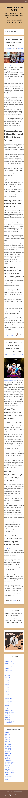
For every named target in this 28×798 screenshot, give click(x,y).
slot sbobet (8, 778)
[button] (26, 2)
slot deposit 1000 (9, 663)
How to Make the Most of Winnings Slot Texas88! (14, 42)
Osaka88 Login (8, 764)
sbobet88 (7, 665)
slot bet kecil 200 (9, 771)
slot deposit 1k (8, 666)
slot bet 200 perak (9, 708)
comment (20, 335)
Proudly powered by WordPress (13, 794)
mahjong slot (8, 670)
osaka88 (7, 779)
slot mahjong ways (9, 721)
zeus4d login (8, 744)
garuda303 (7, 732)
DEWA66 (7, 680)
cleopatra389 (20, 48)
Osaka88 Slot (8, 767)
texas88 (9, 151)
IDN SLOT (7, 679)
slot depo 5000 (9, 672)
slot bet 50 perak (9, 710)
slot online (7, 751)
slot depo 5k (8, 753)
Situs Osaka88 (8, 722)
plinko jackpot (8, 743)
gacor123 (7, 734)
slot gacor (7, 757)
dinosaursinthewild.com (10, 65)
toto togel (7, 755)
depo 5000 (7, 774)
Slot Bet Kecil (8, 673)
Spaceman (7, 675)
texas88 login (12, 335)
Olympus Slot (8, 677)
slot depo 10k (8, 661)
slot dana (7, 715)
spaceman (7, 769)
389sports (7, 736)
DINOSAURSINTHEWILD (14, 8)
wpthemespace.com (18, 795)
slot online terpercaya (10, 762)
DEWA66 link (8, 698)
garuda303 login (9, 659)
